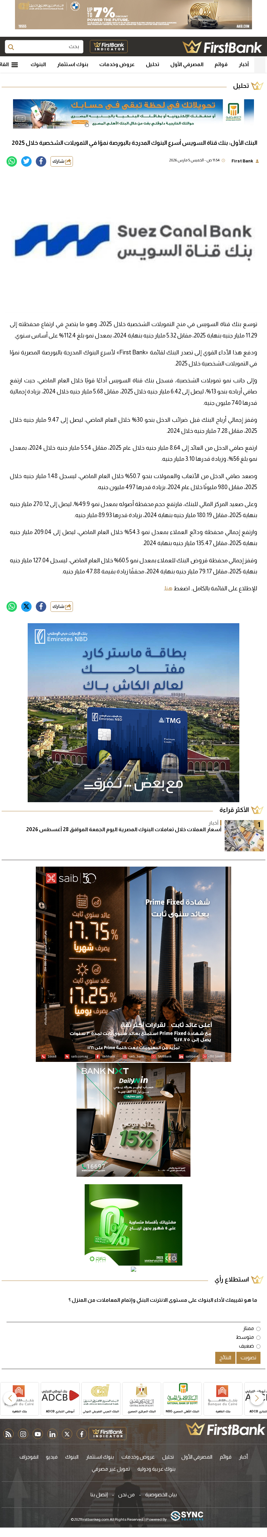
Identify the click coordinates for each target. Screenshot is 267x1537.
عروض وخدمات (117, 64)
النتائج (225, 1357)
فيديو (52, 1457)
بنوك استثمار (72, 64)
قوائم (221, 64)
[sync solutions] (187, 1516)
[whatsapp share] (12, 161)
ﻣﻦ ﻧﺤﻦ (126, 1494)
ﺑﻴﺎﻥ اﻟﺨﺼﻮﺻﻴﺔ (161, 1494)
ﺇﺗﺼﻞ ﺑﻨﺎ (99, 1494)
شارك (58, 161)
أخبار (244, 64)
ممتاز (248, 1328)
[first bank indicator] (109, 46)
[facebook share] (41, 161)
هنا (169, 588)
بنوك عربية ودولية (156, 1469)
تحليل (152, 64)
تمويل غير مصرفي (111, 1469)
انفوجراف (29, 1457)
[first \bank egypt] (225, 1428)
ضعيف (246, 1346)
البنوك (38, 64)
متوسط (245, 1337)
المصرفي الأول (187, 64)
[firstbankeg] (222, 46)
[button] (257, 1398)
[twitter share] (26, 161)
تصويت (248, 1357)
